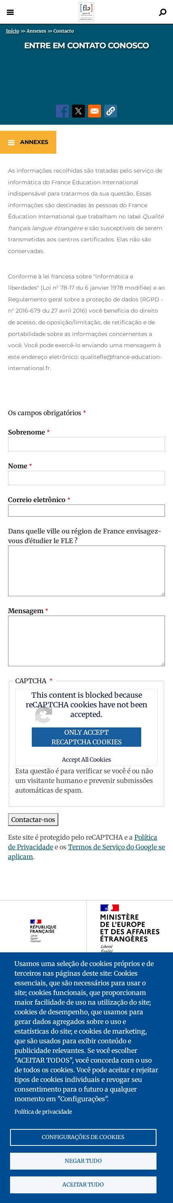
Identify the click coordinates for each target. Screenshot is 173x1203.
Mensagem (25, 611)
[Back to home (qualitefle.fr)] (86, 19)
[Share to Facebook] (62, 111)
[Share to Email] (94, 111)
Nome (17, 466)
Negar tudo (83, 1161)
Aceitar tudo (83, 1184)
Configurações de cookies (83, 1137)
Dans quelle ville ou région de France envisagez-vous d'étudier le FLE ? (84, 536)
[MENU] (10, 12)
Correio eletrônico (37, 500)
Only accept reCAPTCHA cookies (86, 737)
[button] (110, 111)
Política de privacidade (43, 1111)
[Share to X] (78, 111)
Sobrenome (26, 432)
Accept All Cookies (86, 759)
